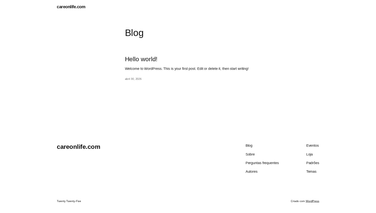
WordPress (312, 201)
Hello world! (141, 59)
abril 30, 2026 (133, 78)
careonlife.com (71, 6)
